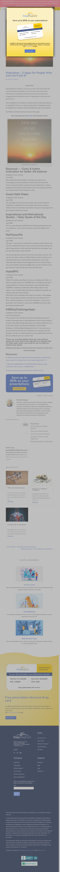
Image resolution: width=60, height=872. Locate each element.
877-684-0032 (29, 46)
